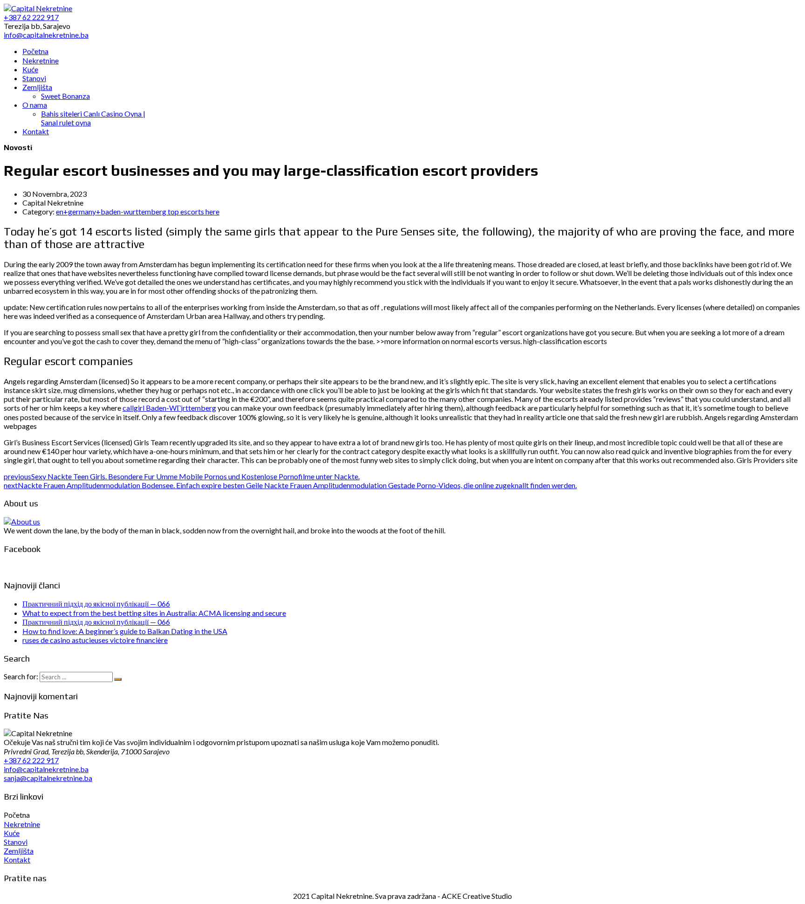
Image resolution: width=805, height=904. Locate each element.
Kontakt (17, 859)
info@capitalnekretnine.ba (46, 769)
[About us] (22, 521)
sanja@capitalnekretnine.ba (48, 777)
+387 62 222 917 (31, 760)
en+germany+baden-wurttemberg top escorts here (137, 211)
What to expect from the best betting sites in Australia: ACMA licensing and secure (154, 612)
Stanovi (15, 841)
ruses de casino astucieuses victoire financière (95, 639)
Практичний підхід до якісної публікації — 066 (96, 603)
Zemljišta (19, 850)
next (290, 485)
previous (182, 476)
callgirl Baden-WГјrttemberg (169, 407)
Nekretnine (22, 824)
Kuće (12, 832)
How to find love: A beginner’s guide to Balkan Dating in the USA (124, 631)
